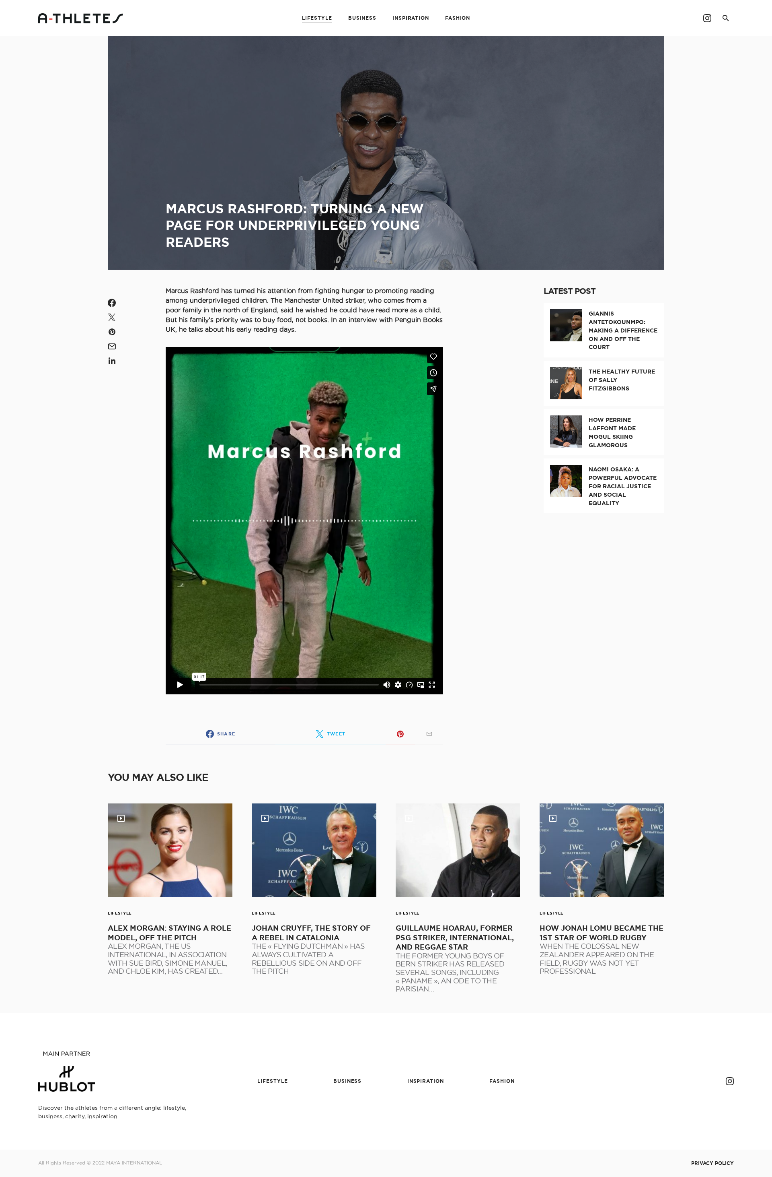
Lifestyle (120, 913)
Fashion (501, 1081)
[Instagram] (707, 18)
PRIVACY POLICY (712, 1163)
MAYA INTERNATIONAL (134, 1162)
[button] (726, 18)
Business (347, 1081)
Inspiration (425, 1081)
